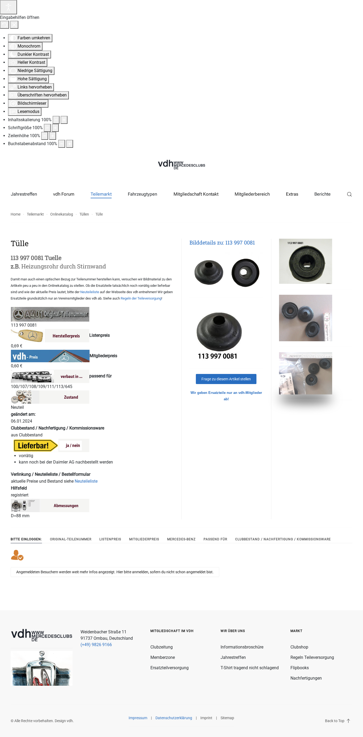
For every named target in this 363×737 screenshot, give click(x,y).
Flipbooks (299, 667)
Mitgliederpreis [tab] (144, 539)
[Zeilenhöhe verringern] (44, 136)
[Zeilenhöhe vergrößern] (52, 136)
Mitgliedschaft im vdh (172, 631)
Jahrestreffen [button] (24, 194)
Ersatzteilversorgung (169, 667)
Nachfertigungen (306, 678)
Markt (296, 631)
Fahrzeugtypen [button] (142, 194)
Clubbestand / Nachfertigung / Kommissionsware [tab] (283, 539)
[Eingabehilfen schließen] (14, 25)
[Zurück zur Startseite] (181, 165)
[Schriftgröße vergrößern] (55, 128)
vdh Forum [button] (63, 194)
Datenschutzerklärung (173, 718)
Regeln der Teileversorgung (141, 298)
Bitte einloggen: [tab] (26, 539)
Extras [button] (292, 194)
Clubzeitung (161, 647)
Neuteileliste (89, 292)
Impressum (138, 718)
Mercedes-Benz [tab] (181, 539)
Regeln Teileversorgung (312, 657)
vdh (70, 721)
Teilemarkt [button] (101, 194)
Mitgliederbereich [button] (252, 194)
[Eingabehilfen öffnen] (8, 7)
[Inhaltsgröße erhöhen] (64, 120)
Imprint (206, 718)
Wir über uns (233, 631)
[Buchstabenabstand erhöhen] (69, 144)
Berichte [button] (322, 194)
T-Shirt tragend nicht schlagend (250, 667)
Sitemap (227, 718)
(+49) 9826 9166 (96, 644)
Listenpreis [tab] (110, 539)
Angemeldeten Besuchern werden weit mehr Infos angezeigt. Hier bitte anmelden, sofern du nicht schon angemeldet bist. (115, 572)
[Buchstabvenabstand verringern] (61, 144)
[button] (349, 194)
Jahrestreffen (233, 657)
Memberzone (162, 657)
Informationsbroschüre (242, 647)
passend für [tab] (215, 539)
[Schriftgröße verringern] (47, 128)
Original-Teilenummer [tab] (70, 539)
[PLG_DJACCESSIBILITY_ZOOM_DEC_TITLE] (56, 120)
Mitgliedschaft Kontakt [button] (196, 194)
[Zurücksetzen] (4, 25)
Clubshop (299, 647)
